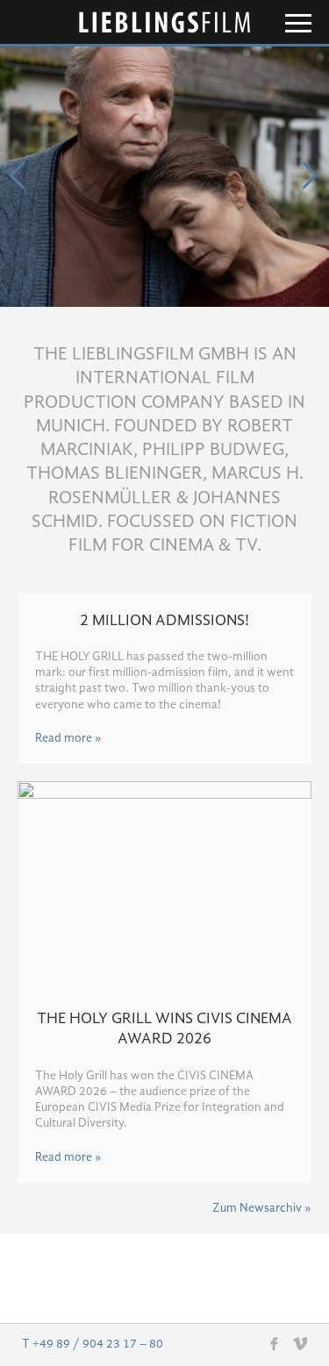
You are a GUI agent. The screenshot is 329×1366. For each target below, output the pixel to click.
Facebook (275, 1343)
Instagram (249, 1344)
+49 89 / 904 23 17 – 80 (97, 1344)
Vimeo (300, 1343)
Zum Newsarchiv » (261, 1208)
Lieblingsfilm (165, 22)
